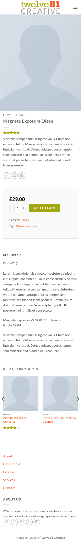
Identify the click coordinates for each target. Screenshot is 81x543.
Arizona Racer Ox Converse (14, 419)
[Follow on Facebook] (7, 522)
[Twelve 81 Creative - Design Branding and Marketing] (40, 7)
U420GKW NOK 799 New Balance (59, 419)
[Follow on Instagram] (14, 522)
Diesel (19, 226)
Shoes (20, 114)
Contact (9, 488)
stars (35, 226)
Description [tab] (12, 254)
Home (7, 114)
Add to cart (44, 208)
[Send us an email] (21, 522)
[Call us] (29, 522)
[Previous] (3, 407)
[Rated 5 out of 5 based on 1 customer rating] (40, 132)
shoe (27, 226)
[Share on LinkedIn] (21, 175)
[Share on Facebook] (7, 175)
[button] (75, 7)
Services (9, 480)
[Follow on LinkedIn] (36, 522)
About (7, 456)
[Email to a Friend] (14, 175)
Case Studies (12, 464)
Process (8, 472)
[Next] (77, 407)
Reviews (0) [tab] (11, 263)
